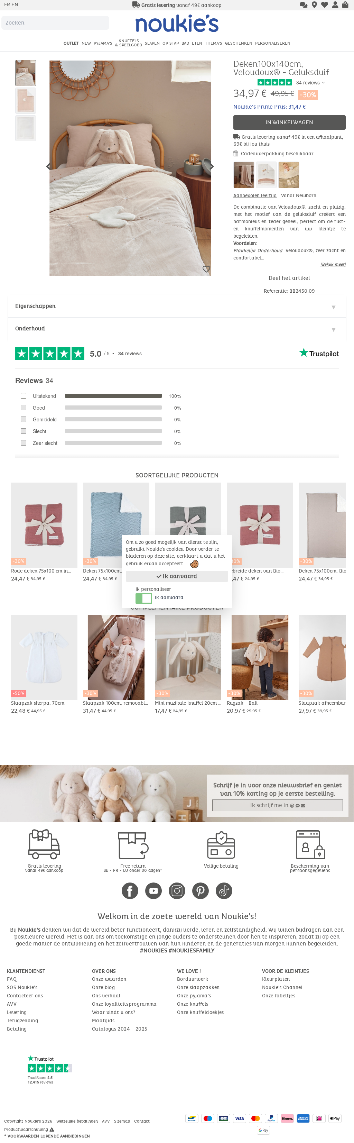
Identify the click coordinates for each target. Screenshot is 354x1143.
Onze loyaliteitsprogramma (124, 1004)
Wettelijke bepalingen (77, 1121)
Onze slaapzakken (198, 987)
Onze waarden (109, 979)
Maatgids (103, 1021)
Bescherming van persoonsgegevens (310, 868)
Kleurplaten (276, 979)
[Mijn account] (335, 5)
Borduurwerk (192, 979)
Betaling (17, 1029)
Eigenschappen (35, 306)
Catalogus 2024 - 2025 (119, 1029)
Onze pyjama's (194, 996)
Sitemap (122, 1121)
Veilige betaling (221, 866)
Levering (17, 1012)
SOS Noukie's (22, 987)
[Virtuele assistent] (304, 5)
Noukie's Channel (282, 987)
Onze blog (103, 987)
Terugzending (22, 1021)
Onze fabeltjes (278, 996)
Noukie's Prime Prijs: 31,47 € (269, 106)
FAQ (12, 979)
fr (7, 5)
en (14, 5)
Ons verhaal (106, 996)
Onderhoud (30, 328)
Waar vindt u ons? (113, 1012)
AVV (12, 1004)
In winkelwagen (289, 122)
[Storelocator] (314, 5)
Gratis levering (44, 867)
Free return (132, 867)
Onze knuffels (192, 1004)
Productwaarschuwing (26, 1129)
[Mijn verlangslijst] (324, 5)
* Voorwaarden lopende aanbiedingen (47, 1136)
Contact (142, 1121)
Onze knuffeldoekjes (200, 1012)
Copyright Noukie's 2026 (29, 1121)
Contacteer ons (25, 996)
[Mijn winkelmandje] (345, 5)
